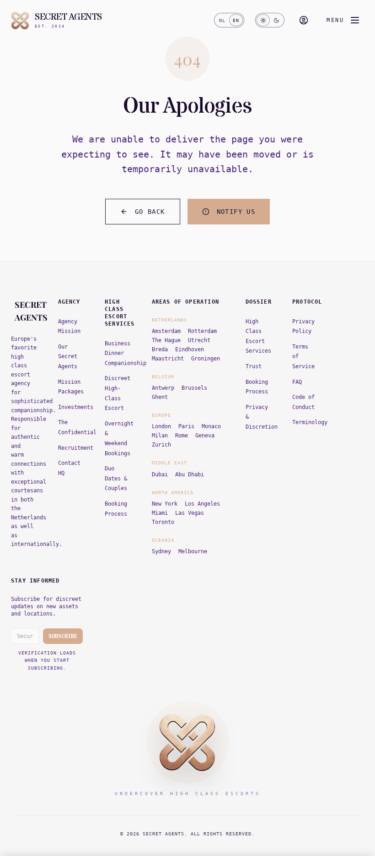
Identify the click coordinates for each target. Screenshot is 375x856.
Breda (160, 349)
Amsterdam (166, 331)
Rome (181, 435)
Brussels (194, 388)
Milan (160, 435)
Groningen (205, 358)
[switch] (229, 20)
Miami (160, 513)
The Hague (166, 340)
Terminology (309, 422)
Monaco (211, 426)
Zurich (161, 445)
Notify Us (236, 211)
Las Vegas (189, 513)
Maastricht (168, 358)
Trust (254, 366)
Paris (186, 426)
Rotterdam (202, 331)
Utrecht (199, 340)
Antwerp (163, 388)
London (161, 426)
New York (164, 504)
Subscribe (62, 636)
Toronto (163, 522)
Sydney (161, 551)
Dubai (160, 474)
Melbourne (192, 551)
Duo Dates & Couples (116, 478)
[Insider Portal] (303, 20)
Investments (75, 407)
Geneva (204, 435)
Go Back (150, 211)
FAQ (297, 382)
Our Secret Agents (67, 356)
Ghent (160, 397)
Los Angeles (202, 504)
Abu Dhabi (189, 474)
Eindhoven (189, 349)
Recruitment (75, 448)
